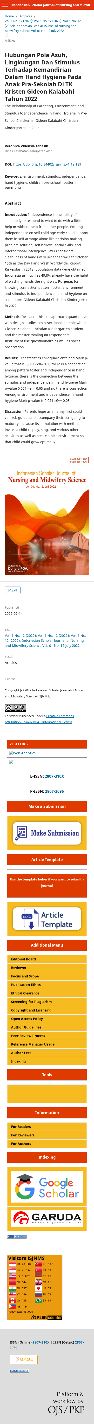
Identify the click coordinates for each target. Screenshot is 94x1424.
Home (9, 16)
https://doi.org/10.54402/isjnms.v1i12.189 (47, 164)
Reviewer (18, 967)
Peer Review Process (28, 1035)
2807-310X (54, 776)
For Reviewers (22, 1135)
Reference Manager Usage (32, 1044)
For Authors (21, 1143)
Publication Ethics (26, 984)
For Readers (21, 1126)
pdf (14, 590)
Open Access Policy (27, 1018)
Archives (26, 16)
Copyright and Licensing (31, 1010)
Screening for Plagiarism (31, 1001)
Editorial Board (23, 959)
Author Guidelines (26, 1027)
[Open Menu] (5, 5)
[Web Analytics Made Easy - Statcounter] (17, 1237)
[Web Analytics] (22, 753)
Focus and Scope (25, 976)
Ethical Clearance (25, 993)
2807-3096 (54, 791)
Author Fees (21, 1052)
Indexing (18, 1061)
